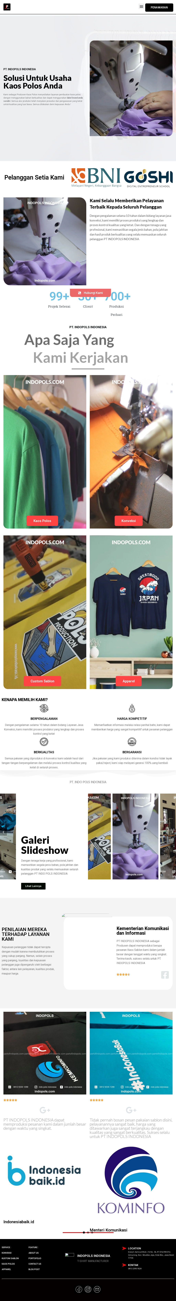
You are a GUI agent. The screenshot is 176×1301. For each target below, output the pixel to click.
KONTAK (133, 1265)
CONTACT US (35, 1264)
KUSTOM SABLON (10, 1258)
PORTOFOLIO (35, 1258)
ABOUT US (34, 1253)
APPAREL (6, 1269)
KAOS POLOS (8, 1264)
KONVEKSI (7, 1253)
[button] (141, 6)
